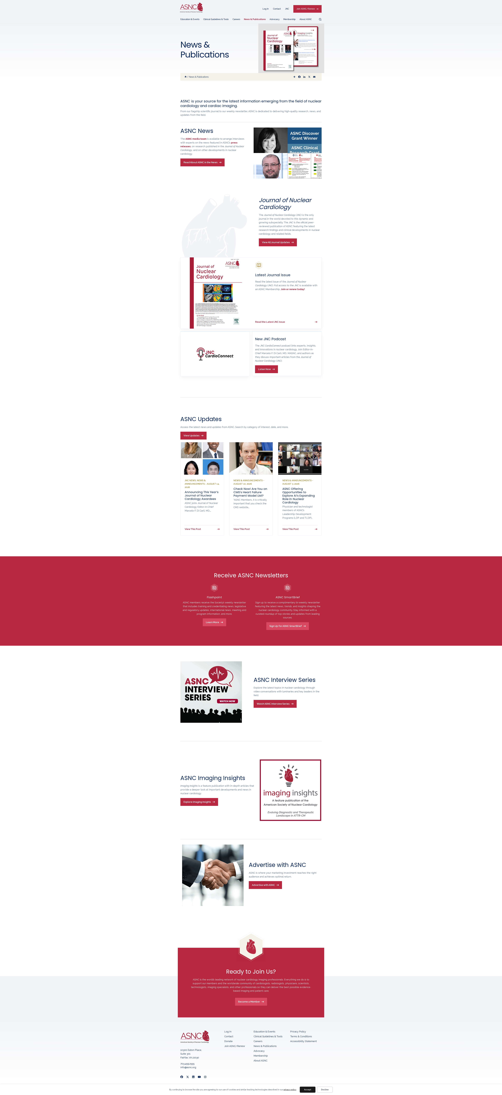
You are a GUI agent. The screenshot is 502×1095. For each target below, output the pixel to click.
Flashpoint (214, 597)
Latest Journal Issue (272, 275)
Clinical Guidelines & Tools (216, 19)
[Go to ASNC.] (186, 77)
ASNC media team (196, 138)
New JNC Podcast (270, 339)
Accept (307, 1089)
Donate (228, 1041)
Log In (266, 9)
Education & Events (189, 19)
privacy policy (290, 1089)
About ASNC (306, 19)
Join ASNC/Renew (305, 9)
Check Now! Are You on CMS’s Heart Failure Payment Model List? (250, 492)
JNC (287, 9)
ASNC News (196, 131)
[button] (319, 19)
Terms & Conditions (301, 1036)
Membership (289, 19)
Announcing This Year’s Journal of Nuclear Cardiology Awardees (201, 495)
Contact (277, 9)
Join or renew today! (293, 289)
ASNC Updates (201, 419)
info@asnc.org (188, 1067)
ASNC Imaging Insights (212, 778)
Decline (325, 1089)
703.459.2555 (187, 1063)
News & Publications (255, 19)
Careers (236, 19)
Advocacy (274, 19)
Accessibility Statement (303, 1041)
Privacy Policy (298, 1031)
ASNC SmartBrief (288, 597)
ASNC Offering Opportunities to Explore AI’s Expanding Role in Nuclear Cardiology (298, 495)
